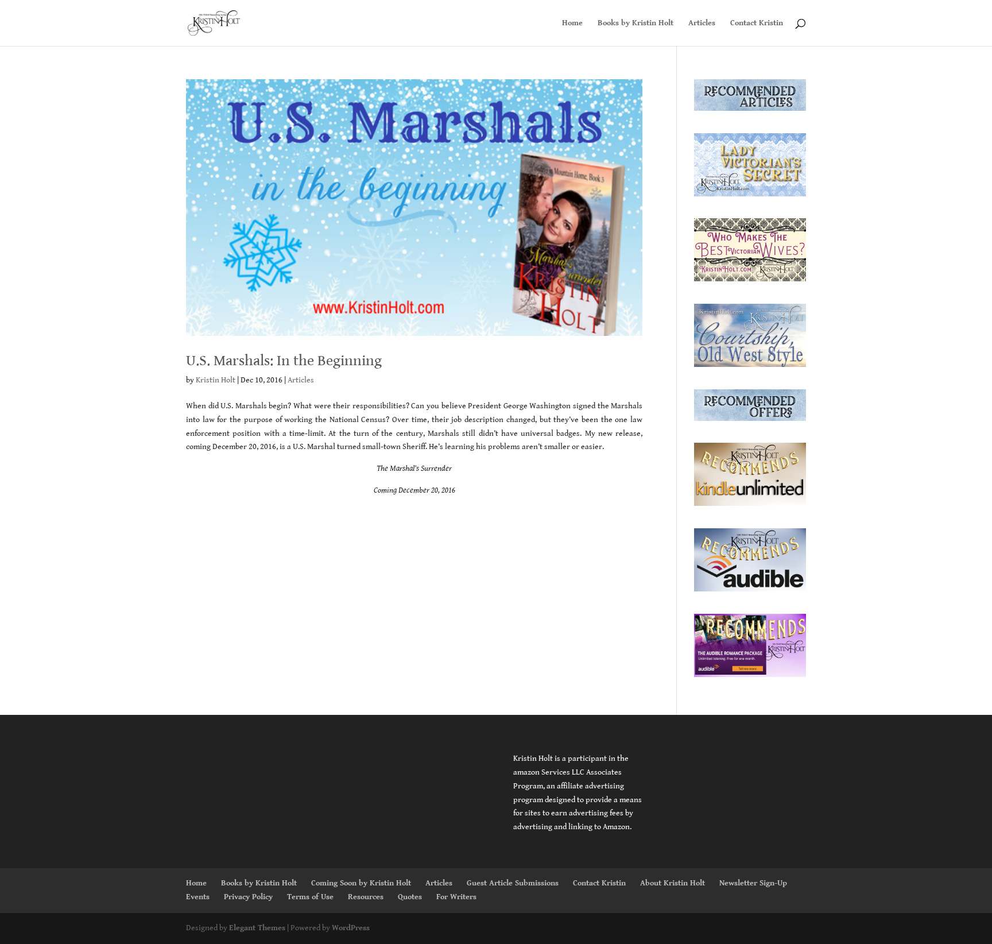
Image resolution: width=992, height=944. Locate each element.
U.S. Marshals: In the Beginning (284, 360)
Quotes (410, 897)
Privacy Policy (248, 897)
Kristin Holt (215, 380)
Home (572, 23)
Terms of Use (310, 897)
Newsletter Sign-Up (753, 883)
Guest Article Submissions (513, 883)
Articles (701, 23)
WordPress (351, 928)
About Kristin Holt (672, 883)
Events (198, 897)
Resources (365, 897)
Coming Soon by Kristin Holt (361, 883)
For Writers (456, 897)
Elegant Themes (257, 928)
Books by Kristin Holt (635, 23)
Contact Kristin (756, 23)
